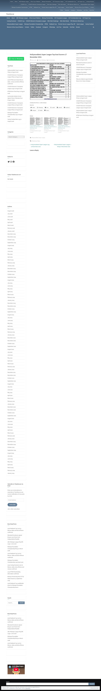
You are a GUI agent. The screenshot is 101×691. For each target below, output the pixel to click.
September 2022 (12, 346)
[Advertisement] (50, 39)
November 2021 (12, 375)
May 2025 (10, 254)
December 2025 (12, 234)
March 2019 (10, 467)
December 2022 (12, 337)
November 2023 (12, 306)
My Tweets (10, 179)
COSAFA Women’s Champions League (36, 4)
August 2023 (11, 314)
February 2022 (11, 366)
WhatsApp (79, 10)
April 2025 (10, 257)
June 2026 (10, 216)
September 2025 (12, 242)
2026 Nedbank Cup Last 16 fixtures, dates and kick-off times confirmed (16, 555)
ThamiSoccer (10, 14)
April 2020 (10, 430)
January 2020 (11, 438)
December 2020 (12, 407)
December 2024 (12, 268)
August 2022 (11, 349)
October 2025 (11, 239)
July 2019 (10, 456)
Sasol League (61, 7)
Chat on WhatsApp (17, 59)
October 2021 (11, 378)
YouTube (72, 27)
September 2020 (12, 415)
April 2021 (10, 395)
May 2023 (10, 323)
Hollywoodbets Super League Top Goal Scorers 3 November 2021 (64, 127)
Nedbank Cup (37, 7)
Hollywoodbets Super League (87, 4)
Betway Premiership (46, 1)
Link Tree (86, 10)
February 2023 (11, 332)
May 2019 (10, 461)
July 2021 (10, 386)
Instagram (73, 10)
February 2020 (11, 436)
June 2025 (10, 251)
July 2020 (10, 421)
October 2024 (11, 274)
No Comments (51, 60)
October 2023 (11, 309)
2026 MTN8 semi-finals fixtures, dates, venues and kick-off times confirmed (16, 81)
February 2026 (11, 228)
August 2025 (11, 245)
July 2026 (10, 213)
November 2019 (12, 444)
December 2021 (11, 372)
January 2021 (11, 404)
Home (11, 1)
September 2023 (12, 311)
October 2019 (11, 447)
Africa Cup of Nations (35, 1)
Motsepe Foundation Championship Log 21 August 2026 (15, 114)
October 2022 (11, 343)
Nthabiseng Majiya (36, 141)
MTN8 (30, 7)
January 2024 (11, 300)
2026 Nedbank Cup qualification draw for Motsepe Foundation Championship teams (16, 585)
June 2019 (10, 459)
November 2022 (12, 340)
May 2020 (10, 427)
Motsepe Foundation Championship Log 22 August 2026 (83, 74)
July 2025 (10, 248)
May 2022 (10, 358)
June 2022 (10, 355)
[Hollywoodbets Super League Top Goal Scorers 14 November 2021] (50, 121)
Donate (78, 27)
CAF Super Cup (81, 1)
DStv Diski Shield (62, 4)
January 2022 (11, 369)
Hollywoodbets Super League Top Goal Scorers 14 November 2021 (50, 127)
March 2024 (10, 294)
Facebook (67, 10)
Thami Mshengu (42, 60)
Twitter (61, 10)
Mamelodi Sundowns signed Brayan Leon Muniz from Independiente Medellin (15, 537)
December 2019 (12, 441)
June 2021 (10, 389)
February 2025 (11, 262)
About (16, 1)
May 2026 (10, 219)
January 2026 (11, 231)
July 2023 (10, 317)
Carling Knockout (90, 1)
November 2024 (12, 271)
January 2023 (11, 335)
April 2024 (10, 291)
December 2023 (12, 303)
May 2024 (10, 288)
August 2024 (11, 280)
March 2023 (10, 329)
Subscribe (91, 10)
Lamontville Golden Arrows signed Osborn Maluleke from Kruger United (15, 98)
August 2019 (11, 453)
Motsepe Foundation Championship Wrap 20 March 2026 (15, 548)
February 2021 (11, 401)
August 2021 (11, 384)
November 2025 (12, 237)
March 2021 (10, 398)
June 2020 (10, 424)
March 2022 (10, 363)
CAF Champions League (58, 1)
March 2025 (10, 260)
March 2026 (11, 225)
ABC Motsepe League (24, 1)
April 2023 (10, 326)
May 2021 (10, 392)
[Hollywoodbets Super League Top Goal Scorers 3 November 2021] (64, 121)
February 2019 (11, 470)
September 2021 (12, 381)
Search (7, 681)
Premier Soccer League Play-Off (49, 7)
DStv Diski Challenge (51, 4)
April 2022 (10, 360)
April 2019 (10, 464)
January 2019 (11, 473)
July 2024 (10, 283)
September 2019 (12, 450)
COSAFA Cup (24, 4)
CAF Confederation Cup (70, 1)
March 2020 (11, 433)
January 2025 (11, 265)
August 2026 (11, 211)
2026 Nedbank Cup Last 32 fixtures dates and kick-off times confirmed (15, 530)
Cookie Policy (27, 688)
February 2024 (11, 297)
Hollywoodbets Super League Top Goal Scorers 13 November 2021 (36, 127)
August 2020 (11, 418)
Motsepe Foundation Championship (20, 7)
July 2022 (10, 352)
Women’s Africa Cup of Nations (82, 7)
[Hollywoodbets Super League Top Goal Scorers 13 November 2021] (36, 121)
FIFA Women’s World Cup (73, 4)
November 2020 (12, 410)
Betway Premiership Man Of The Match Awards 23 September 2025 (16, 578)
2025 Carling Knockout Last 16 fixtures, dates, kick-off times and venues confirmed (16, 567)
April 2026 (10, 222)
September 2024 (12, 277)
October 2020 (11, 412)
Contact (92, 7)
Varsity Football (69, 7)
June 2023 (10, 320)
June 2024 (10, 286)
